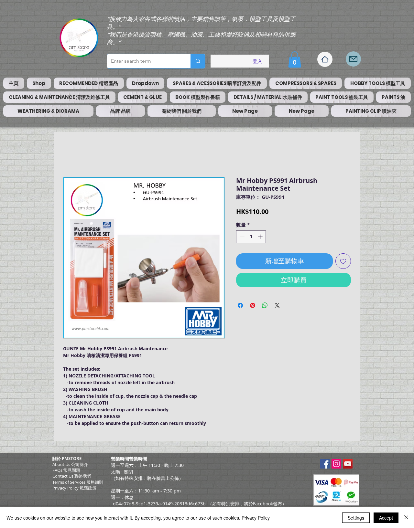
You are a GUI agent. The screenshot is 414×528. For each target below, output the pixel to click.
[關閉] (406, 517)
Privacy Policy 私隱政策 (74, 488)
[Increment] (260, 237)
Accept (386, 517)
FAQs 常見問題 (66, 470)
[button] (294, 59)
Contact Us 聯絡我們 (71, 476)
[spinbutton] (251, 237)
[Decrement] (241, 237)
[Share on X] (277, 305)
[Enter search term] (198, 61)
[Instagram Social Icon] (336, 464)
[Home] (324, 59)
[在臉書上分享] (240, 305)
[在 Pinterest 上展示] (252, 305)
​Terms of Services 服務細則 (77, 482)
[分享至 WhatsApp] (265, 305)
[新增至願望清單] (343, 261)
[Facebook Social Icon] (325, 464)
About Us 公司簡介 (70, 464)
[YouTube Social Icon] (348, 464)
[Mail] (353, 59)
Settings (356, 517)
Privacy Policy (256, 517)
